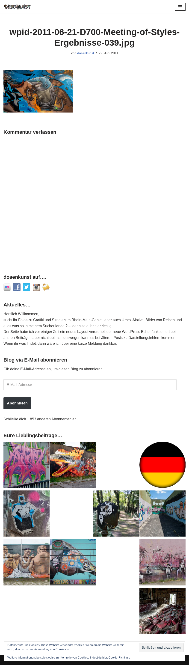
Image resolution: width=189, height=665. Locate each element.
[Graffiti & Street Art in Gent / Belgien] (26, 563)
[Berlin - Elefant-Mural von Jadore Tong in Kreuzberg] (73, 563)
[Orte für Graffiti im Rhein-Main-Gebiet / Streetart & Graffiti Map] (26, 466)
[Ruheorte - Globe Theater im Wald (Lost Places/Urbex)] (162, 612)
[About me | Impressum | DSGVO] (162, 466)
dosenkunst (85, 53)
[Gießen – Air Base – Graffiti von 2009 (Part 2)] (162, 514)
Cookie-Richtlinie (119, 657)
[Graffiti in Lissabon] (73, 466)
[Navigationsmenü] (180, 7)
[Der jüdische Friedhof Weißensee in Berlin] (116, 514)
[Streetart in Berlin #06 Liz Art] (26, 514)
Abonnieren (17, 403)
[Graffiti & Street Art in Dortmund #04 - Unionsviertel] (162, 563)
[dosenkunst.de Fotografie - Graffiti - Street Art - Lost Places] (17, 6)
